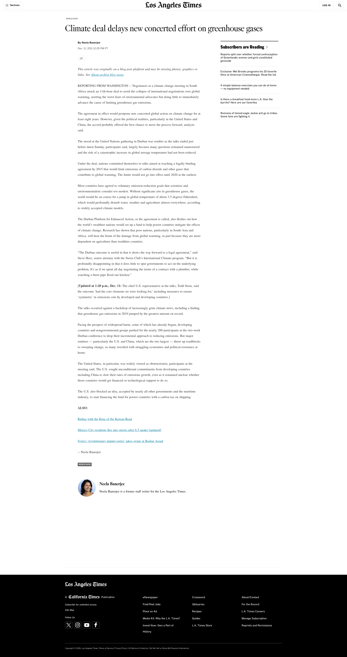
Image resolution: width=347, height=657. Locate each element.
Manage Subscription (254, 618)
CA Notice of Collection (138, 648)
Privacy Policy (121, 648)
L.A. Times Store (202, 625)
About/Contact (250, 597)
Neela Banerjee (91, 43)
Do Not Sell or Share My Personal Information (169, 648)
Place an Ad (150, 611)
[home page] (173, 4)
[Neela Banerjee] (87, 488)
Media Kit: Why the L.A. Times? (161, 618)
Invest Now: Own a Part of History (158, 628)
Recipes (197, 611)
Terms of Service (106, 648)
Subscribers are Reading (242, 46)
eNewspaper (150, 597)
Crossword (198, 597)
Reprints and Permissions (257, 625)
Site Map (69, 610)
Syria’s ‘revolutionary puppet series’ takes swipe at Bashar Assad (120, 441)
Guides (196, 618)
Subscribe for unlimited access (81, 605)
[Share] (81, 58)
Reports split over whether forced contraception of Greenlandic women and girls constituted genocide (248, 57)
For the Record (250, 604)
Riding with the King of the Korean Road (105, 419)
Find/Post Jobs (151, 604)
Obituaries (198, 604)
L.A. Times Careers (253, 611)
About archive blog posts (107, 74)
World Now (72, 19)
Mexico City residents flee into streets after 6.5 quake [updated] (119, 430)
